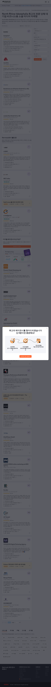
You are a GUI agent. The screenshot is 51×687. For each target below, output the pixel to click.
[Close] (47, 328)
